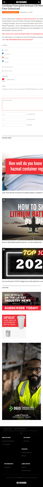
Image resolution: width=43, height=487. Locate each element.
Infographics (7, 467)
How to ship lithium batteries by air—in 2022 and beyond (21, 242)
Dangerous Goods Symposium (26, 19)
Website (29, 125)
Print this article (8, 71)
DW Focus (21, 2)
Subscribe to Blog (26, 470)
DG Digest (26, 441)
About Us (24, 467)
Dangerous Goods (7, 89)
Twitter (6, 50)
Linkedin (7, 62)
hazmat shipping (19, 89)
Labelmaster (10, 79)
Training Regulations (27, 452)
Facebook (7, 54)
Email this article (8, 67)
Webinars (24, 455)
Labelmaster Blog (21, 483)
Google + (7, 58)
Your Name (30, 114)
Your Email (30, 119)
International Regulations (10, 12)
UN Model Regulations (31, 89)
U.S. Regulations (6, 444)
